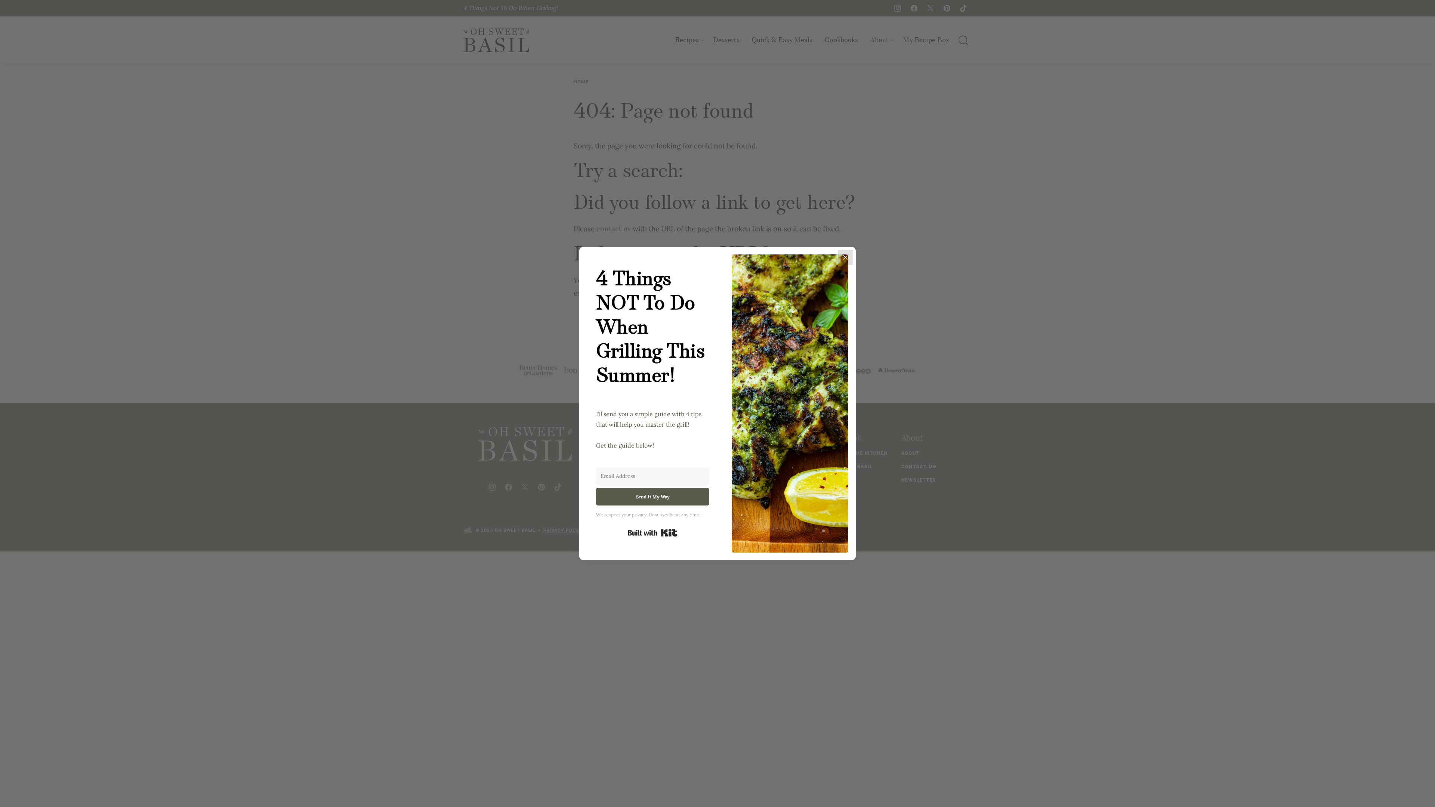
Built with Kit (653, 532)
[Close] (845, 257)
